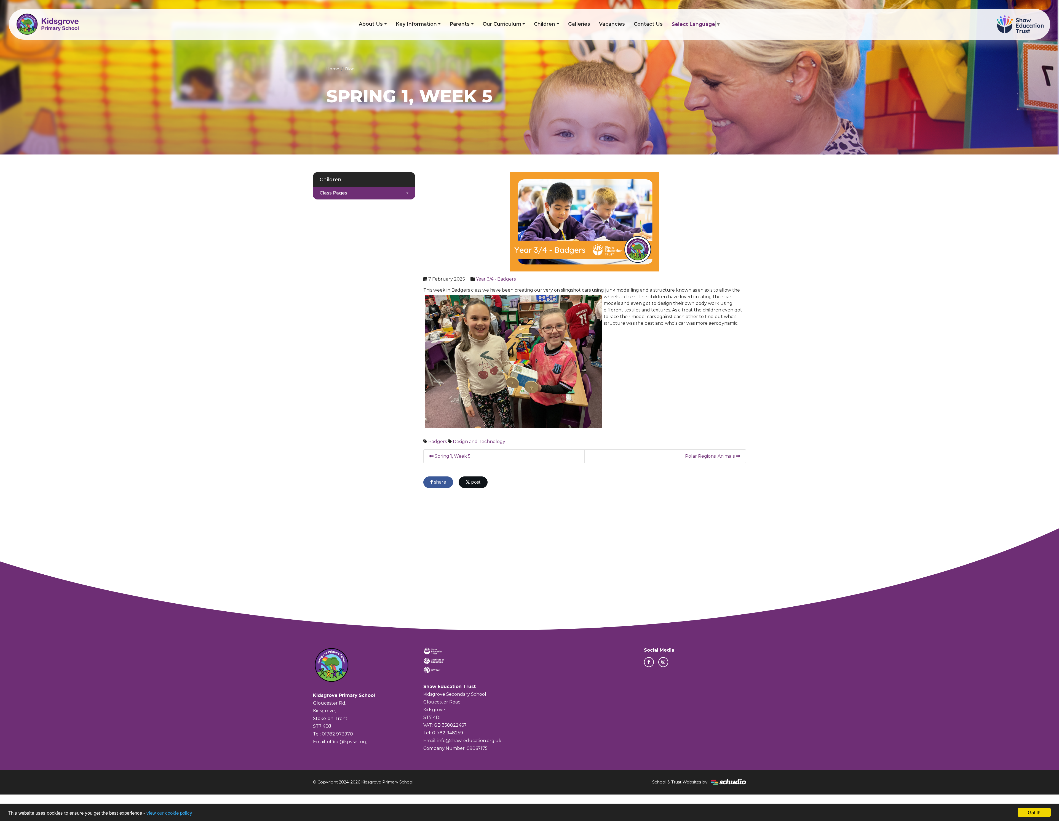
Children (544, 24)
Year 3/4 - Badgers (496, 279)
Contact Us (648, 24)
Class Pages (333, 193)
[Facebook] (649, 662)
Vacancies (612, 24)
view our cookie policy (169, 812)
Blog (350, 68)
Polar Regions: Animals (710, 456)
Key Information (416, 24)
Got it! (1034, 812)
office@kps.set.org (347, 741)
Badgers (437, 441)
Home (332, 68)
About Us (371, 24)
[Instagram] (663, 662)
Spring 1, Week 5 (452, 456)
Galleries (579, 24)
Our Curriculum (502, 24)
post (475, 482)
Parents (460, 24)
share (439, 482)
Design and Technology (479, 441)
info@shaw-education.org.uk (469, 740)
